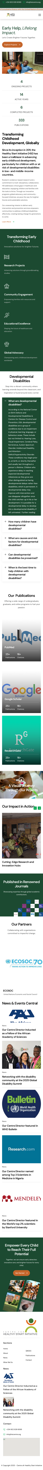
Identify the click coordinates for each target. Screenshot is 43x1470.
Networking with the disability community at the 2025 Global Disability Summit (18, 1413)
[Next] (39, 808)
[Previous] (35, 808)
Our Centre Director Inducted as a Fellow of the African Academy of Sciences (20, 1389)
